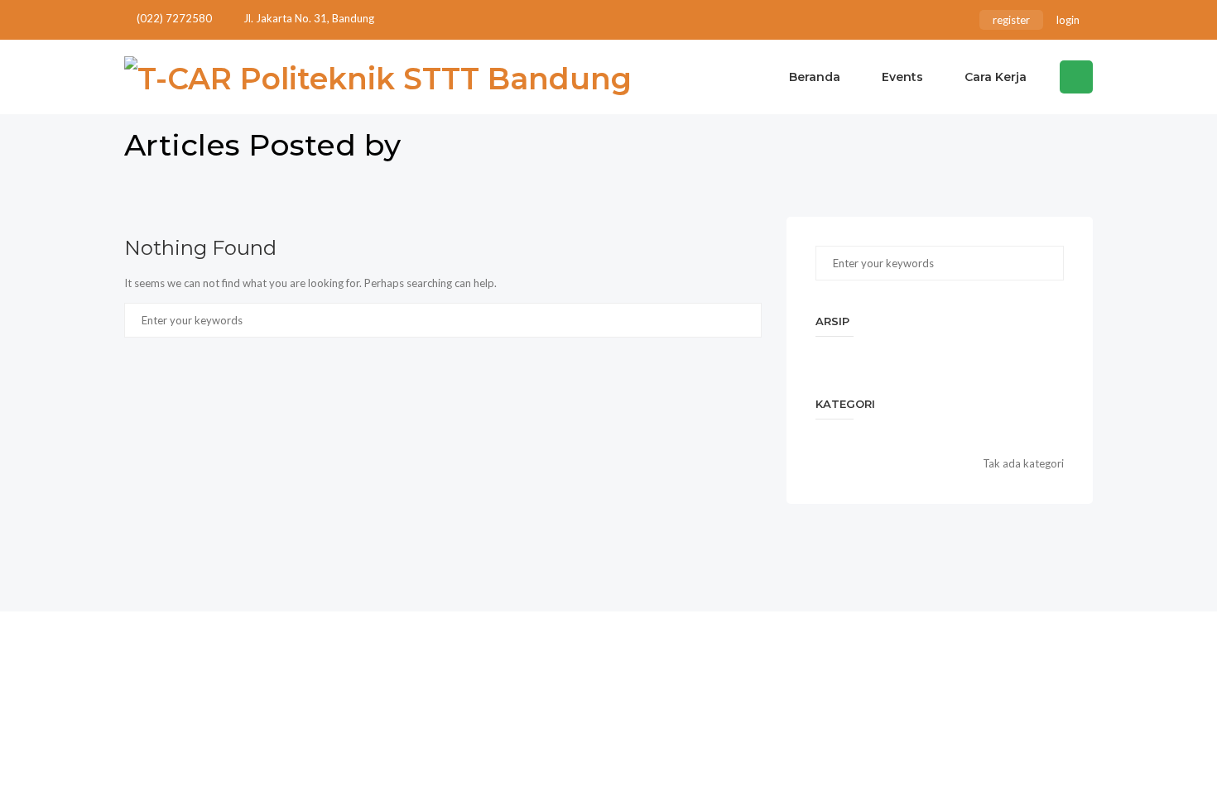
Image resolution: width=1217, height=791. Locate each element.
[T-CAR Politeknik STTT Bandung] (378, 77)
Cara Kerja (995, 77)
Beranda (814, 77)
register (1011, 19)
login (1068, 19)
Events (902, 77)
